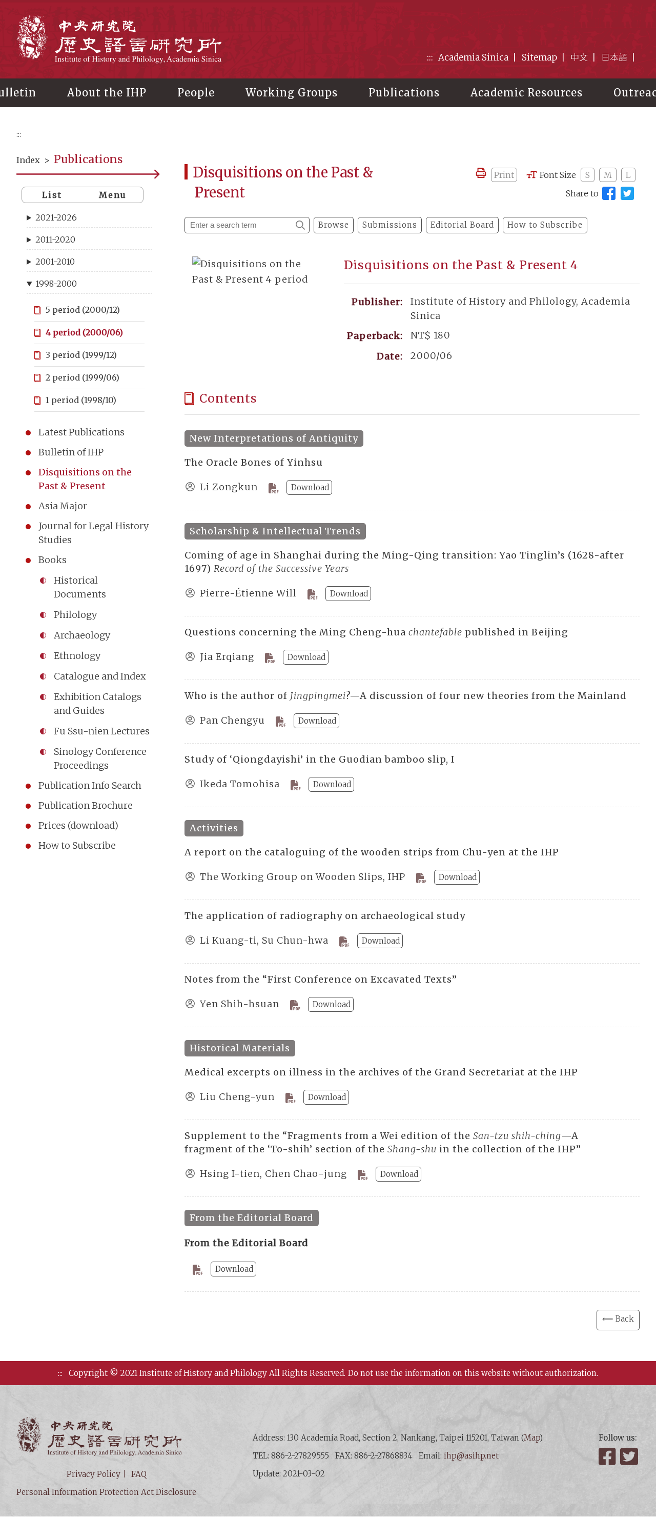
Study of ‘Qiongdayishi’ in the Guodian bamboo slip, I (319, 759)
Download (310, 487)
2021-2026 (56, 217)
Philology (75, 615)
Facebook (608, 1456)
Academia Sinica (473, 57)
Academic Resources (526, 92)
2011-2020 (55, 239)
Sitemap (539, 57)
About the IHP (107, 92)
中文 (579, 57)
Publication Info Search (89, 785)
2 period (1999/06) (82, 377)
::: (430, 57)
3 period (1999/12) (81, 355)
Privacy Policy (93, 1474)
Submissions (389, 225)
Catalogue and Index (100, 676)
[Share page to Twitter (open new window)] (627, 193)
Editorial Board (462, 225)
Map (532, 1438)
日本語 (614, 57)
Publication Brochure (85, 805)
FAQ (139, 1474)
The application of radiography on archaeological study (324, 916)
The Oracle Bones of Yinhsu (253, 462)
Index (28, 160)
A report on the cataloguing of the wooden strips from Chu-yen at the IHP (371, 852)
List (52, 195)
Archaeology (82, 635)
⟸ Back (618, 1319)
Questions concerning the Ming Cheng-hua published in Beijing (376, 632)
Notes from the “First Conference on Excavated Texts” (320, 979)
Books (52, 560)
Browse (333, 225)
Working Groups (291, 92)
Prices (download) (78, 825)
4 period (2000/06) (84, 332)
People (196, 92)
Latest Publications (81, 432)
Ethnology (77, 656)
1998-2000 (56, 283)
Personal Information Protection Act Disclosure (106, 1492)
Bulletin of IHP (71, 452)
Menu (113, 195)
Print (504, 175)
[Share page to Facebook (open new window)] (609, 193)
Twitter (630, 1456)
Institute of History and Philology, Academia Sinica (118, 39)
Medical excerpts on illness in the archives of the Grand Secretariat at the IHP (381, 1072)
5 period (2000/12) (83, 310)
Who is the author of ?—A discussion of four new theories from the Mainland (405, 696)
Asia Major (62, 506)
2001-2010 (55, 261)
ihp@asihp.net (471, 1456)
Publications (404, 92)
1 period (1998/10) (81, 400)
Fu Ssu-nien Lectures (102, 731)
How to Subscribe (77, 845)
